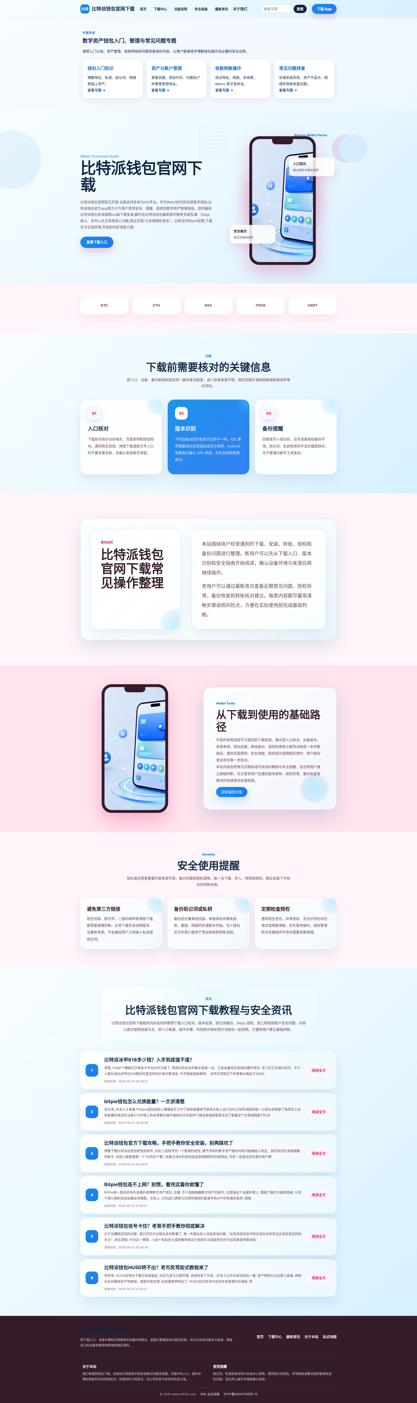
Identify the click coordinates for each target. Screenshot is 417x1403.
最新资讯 (221, 9)
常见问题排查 (292, 68)
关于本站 (311, 1337)
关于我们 (240, 9)
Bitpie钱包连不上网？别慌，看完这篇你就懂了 (154, 1184)
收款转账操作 (228, 68)
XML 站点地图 (210, 1394)
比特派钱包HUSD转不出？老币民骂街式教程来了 (156, 1267)
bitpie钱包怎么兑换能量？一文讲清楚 (144, 1101)
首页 (143, 9)
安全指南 (201, 9)
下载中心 (160, 9)
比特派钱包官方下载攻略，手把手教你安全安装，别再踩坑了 (168, 1143)
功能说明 (180, 9)
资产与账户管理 (166, 68)
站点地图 (330, 1337)
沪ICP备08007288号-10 (240, 1394)
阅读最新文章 (231, 792)
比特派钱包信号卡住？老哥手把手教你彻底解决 (154, 1226)
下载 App (324, 9)
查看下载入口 (96, 242)
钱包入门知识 (101, 68)
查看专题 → (97, 90)
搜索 (300, 9)
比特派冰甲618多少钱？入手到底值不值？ (149, 1060)
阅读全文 (319, 1070)
